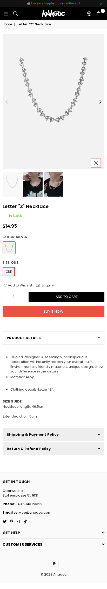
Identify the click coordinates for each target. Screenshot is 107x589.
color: (15, 237)
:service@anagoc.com (32, 512)
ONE (9, 271)
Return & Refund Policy (29, 448)
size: (10, 262)
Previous (6, 102)
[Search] (15, 13)
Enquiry (47, 285)
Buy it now (53, 311)
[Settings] (89, 13)
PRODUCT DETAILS (24, 337)
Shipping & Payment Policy (33, 434)
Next (100, 102)
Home (7, 24)
